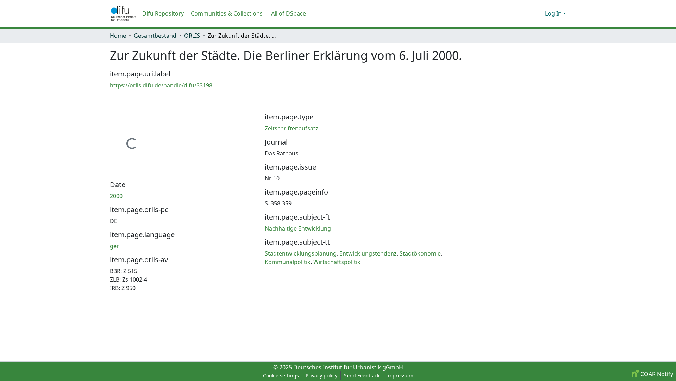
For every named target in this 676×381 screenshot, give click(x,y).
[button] (123, 13)
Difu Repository (163, 13)
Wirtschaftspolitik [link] (337, 262)
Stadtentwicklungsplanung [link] (301, 253)
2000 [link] (116, 196)
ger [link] (114, 246)
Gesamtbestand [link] (155, 35)
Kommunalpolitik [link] (288, 262)
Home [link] (118, 35)
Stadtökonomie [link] (420, 253)
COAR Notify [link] (656, 374)
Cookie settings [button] (281, 375)
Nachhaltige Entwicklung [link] (298, 228)
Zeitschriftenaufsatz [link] (291, 128)
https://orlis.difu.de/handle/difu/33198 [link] (161, 85)
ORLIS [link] (192, 35)
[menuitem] (291, 13)
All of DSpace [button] (288, 13)
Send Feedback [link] (362, 375)
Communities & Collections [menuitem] (227, 13)
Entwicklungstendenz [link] (368, 253)
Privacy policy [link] (321, 375)
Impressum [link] (399, 375)
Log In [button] (554, 13)
